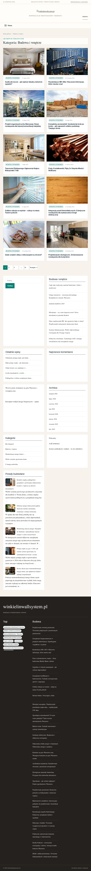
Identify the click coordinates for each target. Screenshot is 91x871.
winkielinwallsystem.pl (25, 606)
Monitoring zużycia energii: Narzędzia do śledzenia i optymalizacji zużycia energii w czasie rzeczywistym (29, 532)
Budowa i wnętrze (12, 78)
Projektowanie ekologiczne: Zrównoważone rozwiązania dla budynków (65, 256)
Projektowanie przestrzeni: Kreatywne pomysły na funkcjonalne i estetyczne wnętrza (44, 793)
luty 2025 (52, 429)
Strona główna (7, 34)
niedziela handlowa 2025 (56, 304)
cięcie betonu (18, 641)
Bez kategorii (9, 444)
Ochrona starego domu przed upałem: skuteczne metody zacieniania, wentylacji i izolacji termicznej (28, 509)
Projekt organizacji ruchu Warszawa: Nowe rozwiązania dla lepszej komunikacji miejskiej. (23, 125)
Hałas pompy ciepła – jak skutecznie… (17, 363)
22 (25, 267)
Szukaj (85, 16)
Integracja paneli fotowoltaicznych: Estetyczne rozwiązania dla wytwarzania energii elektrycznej (66, 213)
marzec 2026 (53, 419)
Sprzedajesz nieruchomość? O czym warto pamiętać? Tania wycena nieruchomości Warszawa (44, 718)
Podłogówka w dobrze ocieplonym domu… (19, 378)
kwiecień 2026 (53, 414)
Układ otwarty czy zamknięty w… (16, 368)
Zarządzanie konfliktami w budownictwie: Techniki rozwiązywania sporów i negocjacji (45, 679)
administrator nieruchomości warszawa (14, 627)
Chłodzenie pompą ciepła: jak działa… (17, 358)
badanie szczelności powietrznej (12, 630)
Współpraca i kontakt (79, 2)
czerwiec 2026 (53, 404)
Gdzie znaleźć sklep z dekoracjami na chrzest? (23, 255)
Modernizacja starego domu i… (15, 454)
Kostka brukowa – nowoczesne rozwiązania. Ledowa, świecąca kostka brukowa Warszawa (45, 846)
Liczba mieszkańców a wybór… (15, 373)
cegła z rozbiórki (8, 641)
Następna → (33, 267)
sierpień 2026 (53, 394)
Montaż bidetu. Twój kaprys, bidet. (44, 695)
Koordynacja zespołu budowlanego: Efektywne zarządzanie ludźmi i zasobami (44, 815)
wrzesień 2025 (53, 424)
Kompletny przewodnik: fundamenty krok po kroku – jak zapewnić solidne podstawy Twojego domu (66, 126)
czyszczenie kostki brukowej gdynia (13, 648)
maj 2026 (52, 409)
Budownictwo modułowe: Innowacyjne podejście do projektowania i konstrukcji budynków (45, 804)
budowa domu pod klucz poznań (12, 637)
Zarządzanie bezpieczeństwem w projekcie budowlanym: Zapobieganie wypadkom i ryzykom (44, 641)
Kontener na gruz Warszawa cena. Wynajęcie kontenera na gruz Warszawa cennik (45, 755)
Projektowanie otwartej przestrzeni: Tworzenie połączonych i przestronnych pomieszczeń (45, 630)
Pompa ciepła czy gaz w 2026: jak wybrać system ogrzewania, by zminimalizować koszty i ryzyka (27, 552)
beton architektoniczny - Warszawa (13, 634)
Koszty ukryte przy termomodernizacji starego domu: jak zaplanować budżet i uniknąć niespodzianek (29, 571)
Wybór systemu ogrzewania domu (16, 459)
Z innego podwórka (11, 464)
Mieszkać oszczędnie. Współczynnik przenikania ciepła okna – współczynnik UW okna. (45, 707)
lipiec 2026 (52, 399)
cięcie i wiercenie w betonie (11, 644)
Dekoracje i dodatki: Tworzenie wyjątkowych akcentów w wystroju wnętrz (44, 826)
